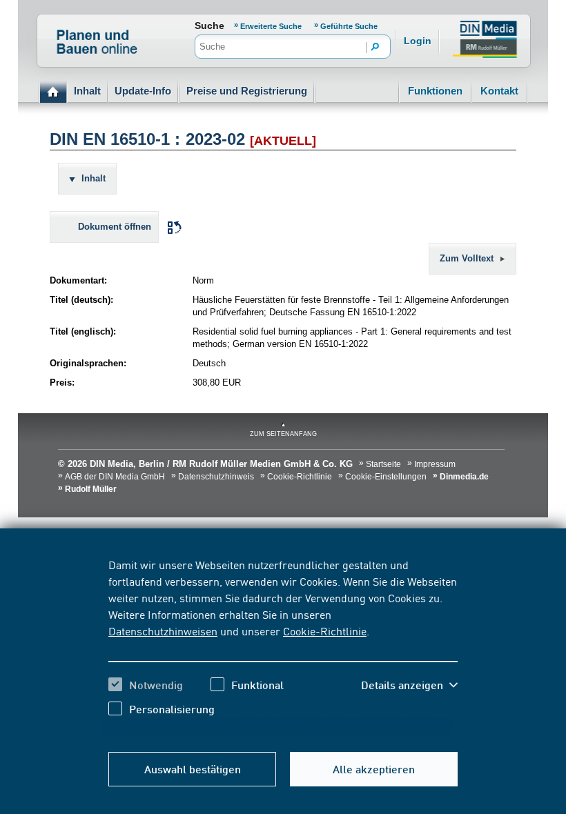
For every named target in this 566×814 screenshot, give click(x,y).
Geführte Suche (349, 26)
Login (417, 40)
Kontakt (499, 91)
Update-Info (143, 91)
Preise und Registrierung (246, 91)
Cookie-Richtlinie (325, 630)
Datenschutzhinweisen (162, 630)
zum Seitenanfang (283, 433)
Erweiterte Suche (272, 26)
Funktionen (435, 91)
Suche (209, 25)
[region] (283, 647)
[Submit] (375, 47)
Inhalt (87, 91)
